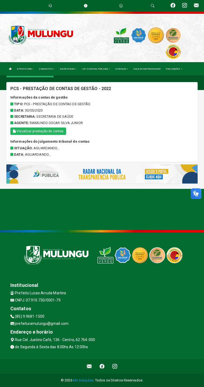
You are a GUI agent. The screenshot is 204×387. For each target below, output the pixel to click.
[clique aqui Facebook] (102, 366)
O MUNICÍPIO (46, 69)
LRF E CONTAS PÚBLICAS (95, 69)
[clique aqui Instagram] (115, 366)
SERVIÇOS (121, 69)
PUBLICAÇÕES (173, 69)
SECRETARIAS (67, 69)
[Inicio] (10, 69)
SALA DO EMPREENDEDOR (146, 69)
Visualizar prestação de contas (39, 131)
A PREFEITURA (24, 69)
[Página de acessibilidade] (121, 6)
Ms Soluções (83, 380)
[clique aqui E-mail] (89, 366)
